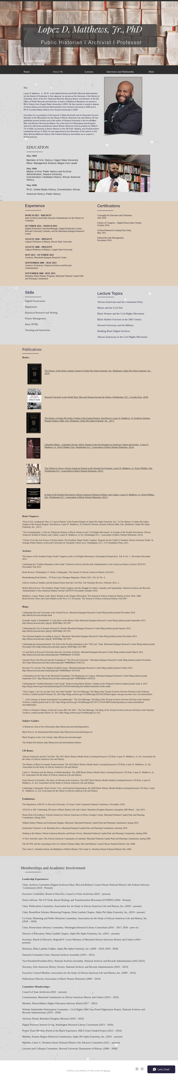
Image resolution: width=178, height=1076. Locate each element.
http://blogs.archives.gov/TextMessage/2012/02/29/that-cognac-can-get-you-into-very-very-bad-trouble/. (107, 694)
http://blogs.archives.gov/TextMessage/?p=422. (80, 713)
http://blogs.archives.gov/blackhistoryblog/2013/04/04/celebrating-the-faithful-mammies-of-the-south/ (66, 686)
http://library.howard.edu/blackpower (76, 732)
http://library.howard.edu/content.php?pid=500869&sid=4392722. (56, 662)
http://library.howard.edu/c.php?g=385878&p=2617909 (61, 647)
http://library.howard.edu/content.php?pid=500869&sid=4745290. (51, 655)
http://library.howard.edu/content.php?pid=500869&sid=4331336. (51, 670)
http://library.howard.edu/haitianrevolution (62, 742)
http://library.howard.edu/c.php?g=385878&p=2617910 (46, 639)
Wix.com (107, 1071)
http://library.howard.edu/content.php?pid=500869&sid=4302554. (67, 678)
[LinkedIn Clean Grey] (142, 1069)
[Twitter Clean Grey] (137, 1069)
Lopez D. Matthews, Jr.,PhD (90, 29)
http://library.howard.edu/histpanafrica (72, 727)
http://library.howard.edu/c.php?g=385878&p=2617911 (46, 631)
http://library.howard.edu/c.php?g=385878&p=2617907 (46, 623)
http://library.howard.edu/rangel (67, 737)
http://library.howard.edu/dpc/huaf (37, 615)
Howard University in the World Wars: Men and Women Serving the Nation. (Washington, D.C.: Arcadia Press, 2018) (96, 397)
